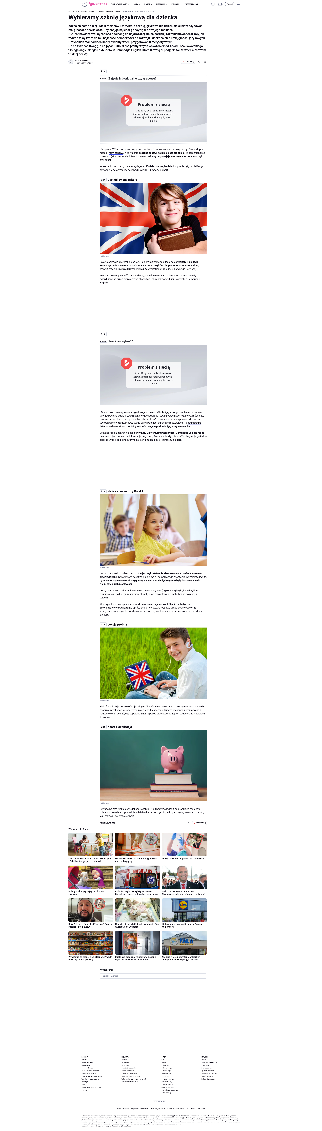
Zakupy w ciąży (167, 1082)
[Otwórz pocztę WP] (213, 4)
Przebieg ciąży (166, 1071)
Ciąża (135, 4)
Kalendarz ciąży (167, 1068)
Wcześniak (125, 1062)
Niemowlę (160, 4)
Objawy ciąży (166, 1065)
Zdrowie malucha (207, 1068)
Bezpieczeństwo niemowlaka (131, 1076)
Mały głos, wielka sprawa (210, 1062)
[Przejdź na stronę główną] (84, 6)
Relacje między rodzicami (90, 1071)
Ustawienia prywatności (195, 1108)
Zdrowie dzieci (86, 1065)
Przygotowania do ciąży (170, 1090)
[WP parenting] (100, 4)
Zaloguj (230, 4)
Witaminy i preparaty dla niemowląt (134, 1079)
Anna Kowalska (81, 60)
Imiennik (164, 1062)
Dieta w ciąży (166, 1076)
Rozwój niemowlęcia (128, 1071)
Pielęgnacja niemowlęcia (130, 1073)
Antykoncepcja (167, 1093)
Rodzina (84, 1060)
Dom (83, 1084)
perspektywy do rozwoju (133, 38)
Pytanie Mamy (206, 1065)
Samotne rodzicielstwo (89, 1073)
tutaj (128, 1126)
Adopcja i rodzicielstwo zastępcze (93, 1076)
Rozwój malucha (207, 1076)
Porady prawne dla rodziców (91, 1087)
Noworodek (125, 1065)
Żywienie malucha (208, 1071)
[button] (220, 4)
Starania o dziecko (168, 1087)
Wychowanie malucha (209, 1073)
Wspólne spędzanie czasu (90, 1079)
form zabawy (116, 152)
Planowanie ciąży (119, 4)
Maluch (175, 4)
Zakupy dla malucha (208, 1079)
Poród (147, 4)
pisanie (183, 419)
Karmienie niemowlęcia (129, 1068)
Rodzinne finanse (87, 1062)
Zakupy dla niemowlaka (130, 1082)
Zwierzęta (85, 1082)
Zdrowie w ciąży (167, 1073)
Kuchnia (84, 1090)
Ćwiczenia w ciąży (168, 1079)
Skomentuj (189, 61)
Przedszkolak (191, 4)
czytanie (172, 419)
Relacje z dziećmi (87, 1068)
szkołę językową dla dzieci (154, 26)
